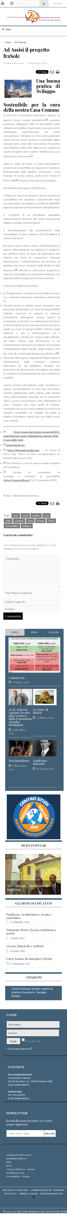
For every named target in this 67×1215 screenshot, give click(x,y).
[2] (4, 444)
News (34, 632)
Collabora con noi (28, 1193)
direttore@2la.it (22, 1085)
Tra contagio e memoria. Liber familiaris (29, 888)
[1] (47, 119)
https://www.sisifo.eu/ (16, 480)
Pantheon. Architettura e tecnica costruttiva (28, 916)
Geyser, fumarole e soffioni (24, 946)
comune (19, 520)
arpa (15, 515)
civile (8, 520)
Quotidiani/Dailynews (16, 1158)
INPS (8, 1162)
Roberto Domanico (15, 63)
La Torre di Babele (40, 711)
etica (30, 520)
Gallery (54, 632)
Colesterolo (16, 677)
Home (8, 42)
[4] (16, 269)
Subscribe (50, 1133)
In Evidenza (20, 42)
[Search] (44, 3)
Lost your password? (20, 1048)
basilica (36, 515)
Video (14, 632)
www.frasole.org (15, 445)
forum (40, 520)
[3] (17, 180)
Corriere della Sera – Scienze (20, 1169)
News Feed (10, 1193)
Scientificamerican (15, 1172)
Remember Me (33, 1041)
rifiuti (51, 520)
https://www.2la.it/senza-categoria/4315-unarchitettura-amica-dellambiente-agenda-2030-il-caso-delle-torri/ (31, 435)
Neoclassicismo (19, 760)
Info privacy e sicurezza (15, 1189)
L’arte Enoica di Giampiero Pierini (29, 958)
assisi (25, 515)
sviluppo (27, 525)
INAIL (9, 1165)
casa (46, 515)
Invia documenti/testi (51, 1193)
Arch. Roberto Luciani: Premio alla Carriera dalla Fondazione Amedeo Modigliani (20, 717)
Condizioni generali (40, 1189)
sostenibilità (12, 525)
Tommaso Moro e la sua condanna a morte (31, 931)
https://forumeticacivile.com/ (23, 450)
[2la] (33, 16)
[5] (57, 353)
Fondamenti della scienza (18, 1154)
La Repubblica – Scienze (18, 1176)
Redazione (58, 1189)
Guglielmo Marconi (40, 762)
